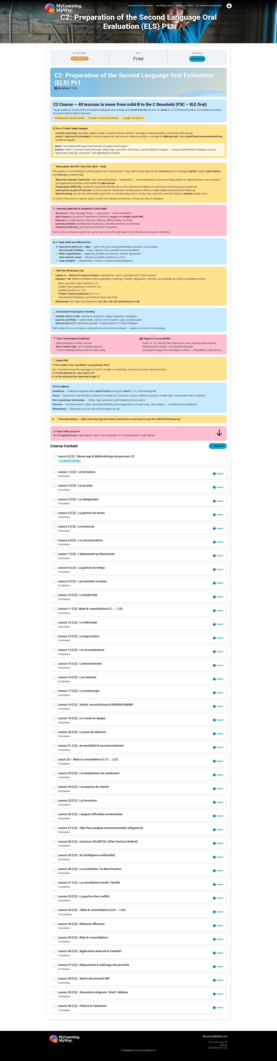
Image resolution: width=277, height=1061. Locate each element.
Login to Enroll (197, 59)
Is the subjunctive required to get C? (77, 376)
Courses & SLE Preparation (140, 5)
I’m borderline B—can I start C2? (75, 372)
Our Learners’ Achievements (209, 5)
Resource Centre (185, 5)
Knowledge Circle (164, 5)
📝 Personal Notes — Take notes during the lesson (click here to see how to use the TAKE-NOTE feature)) (117, 419)
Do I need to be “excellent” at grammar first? (82, 364)
